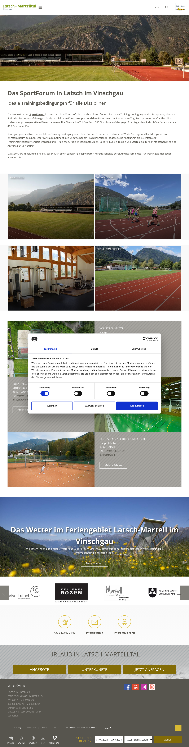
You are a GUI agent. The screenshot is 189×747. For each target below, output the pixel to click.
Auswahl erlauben (94, 405)
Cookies (56, 728)
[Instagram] (144, 687)
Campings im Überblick (20, 707)
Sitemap (17, 728)
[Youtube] (135, 687)
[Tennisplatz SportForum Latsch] (51, 459)
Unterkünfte (94, 669)
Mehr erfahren (26, 410)
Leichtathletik (105, 177)
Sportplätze (17, 177)
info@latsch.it (20, 399)
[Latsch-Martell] (19, 7)
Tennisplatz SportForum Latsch (122, 439)
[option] (94, 48)
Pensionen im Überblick (21, 700)
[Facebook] (127, 687)
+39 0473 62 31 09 (64, 632)
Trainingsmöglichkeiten (111, 249)
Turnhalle (20, 383)
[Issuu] (152, 687)
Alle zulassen (137, 405)
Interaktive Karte (124, 632)
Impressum (31, 728)
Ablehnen (52, 405)
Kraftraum (16, 249)
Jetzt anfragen (149, 669)
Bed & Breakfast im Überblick (24, 703)
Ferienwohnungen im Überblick (25, 696)
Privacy (44, 728)
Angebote (39, 669)
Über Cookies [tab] (139, 349)
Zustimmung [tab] (50, 349)
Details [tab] (94, 349)
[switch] (78, 393)
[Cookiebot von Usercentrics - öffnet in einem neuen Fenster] (145, 339)
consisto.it (107, 728)
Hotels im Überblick (19, 692)
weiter (167, 739)
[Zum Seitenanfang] (178, 728)
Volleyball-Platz (111, 328)
